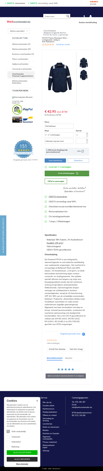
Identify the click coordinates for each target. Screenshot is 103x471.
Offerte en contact (50, 415)
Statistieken (16, 442)
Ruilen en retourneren (51, 427)
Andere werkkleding (88, 22)
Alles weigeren (22, 459)
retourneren (16, 3)
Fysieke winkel (48, 406)
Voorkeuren (16, 437)
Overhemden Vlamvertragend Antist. (22, 75)
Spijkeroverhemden (20, 64)
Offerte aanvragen (56, 181)
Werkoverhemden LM (21, 44)
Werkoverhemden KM (21, 49)
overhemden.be (18, 21)
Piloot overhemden (20, 59)
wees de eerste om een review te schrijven (66, 376)
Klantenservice (48, 409)
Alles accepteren (22, 453)
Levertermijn (47, 424)
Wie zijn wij (47, 402)
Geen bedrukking (55, 161)
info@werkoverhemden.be (82, 407)
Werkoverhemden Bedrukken (19, 82)
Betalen (46, 430)
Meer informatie (22, 464)
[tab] (57, 349)
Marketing (15, 447)
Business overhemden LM (23, 54)
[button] (3, 235)
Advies (17, 31)
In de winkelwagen (68, 173)
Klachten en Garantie (51, 433)
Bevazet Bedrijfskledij (20, 12)
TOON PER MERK (20, 90)
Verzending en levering (48, 419)
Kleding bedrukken (50, 412)
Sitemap (46, 451)
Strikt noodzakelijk (19, 431)
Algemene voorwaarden (47, 438)
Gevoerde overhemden (22, 69)
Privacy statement (50, 442)
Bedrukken (78, 161)
